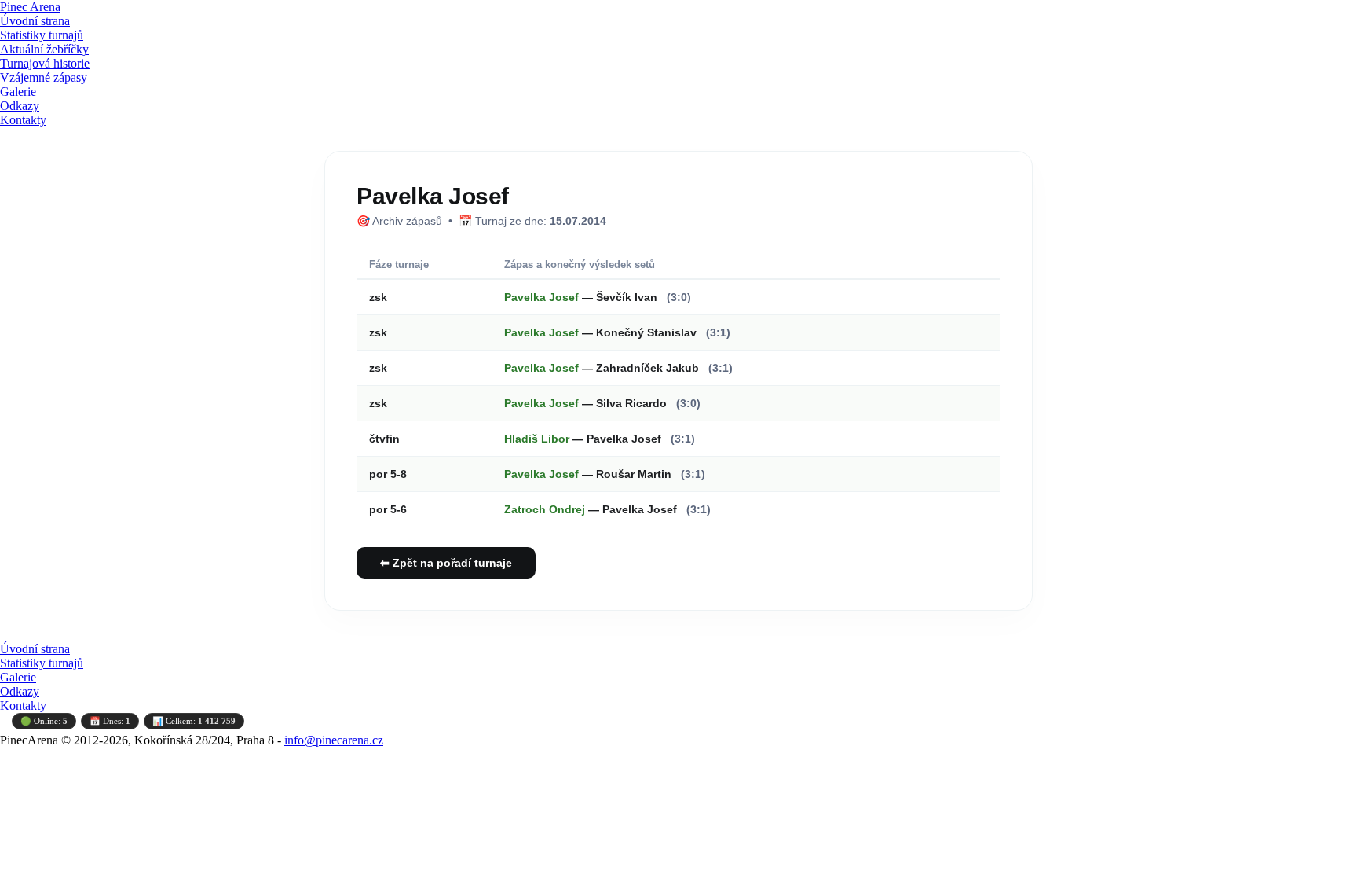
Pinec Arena (30, 6)
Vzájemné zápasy (43, 77)
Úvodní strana (35, 21)
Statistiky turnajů (41, 35)
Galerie (18, 91)
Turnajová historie (45, 63)
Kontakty (23, 120)
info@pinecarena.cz (333, 740)
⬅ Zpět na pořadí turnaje (446, 563)
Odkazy (19, 105)
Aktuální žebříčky (44, 49)
